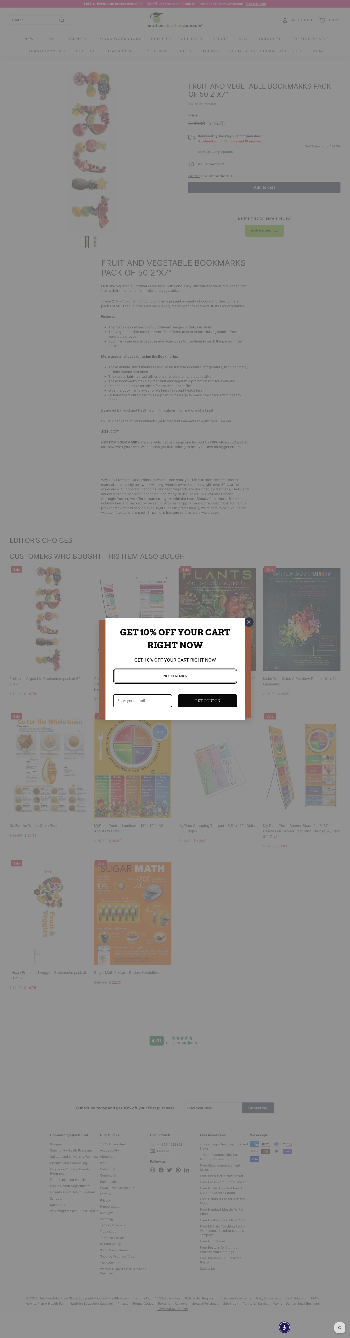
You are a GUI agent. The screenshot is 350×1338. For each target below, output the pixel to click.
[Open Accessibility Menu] (284, 1327)
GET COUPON (207, 701)
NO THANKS (175, 676)
